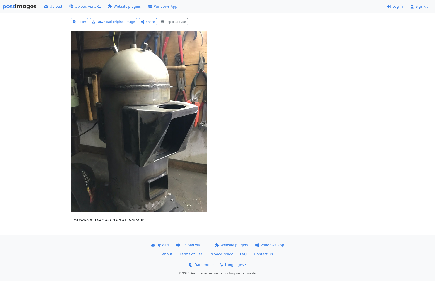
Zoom (82, 22)
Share (150, 22)
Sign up (422, 6)
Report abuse (175, 22)
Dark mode (204, 264)
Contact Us (263, 253)
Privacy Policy (221, 253)
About (167, 253)
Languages (234, 264)
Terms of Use (191, 253)
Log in (397, 6)
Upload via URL (88, 6)
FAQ (243, 253)
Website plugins (127, 6)
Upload (56, 6)
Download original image (116, 22)
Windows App (165, 6)
